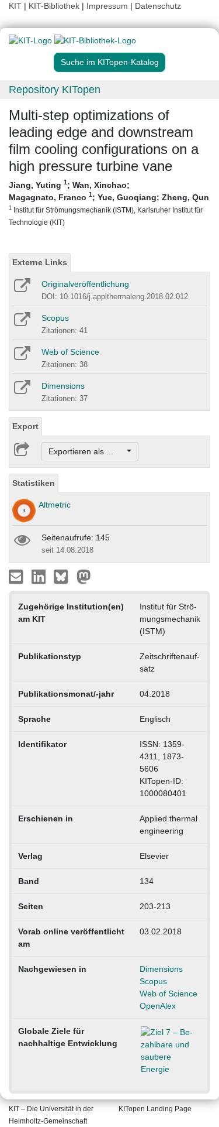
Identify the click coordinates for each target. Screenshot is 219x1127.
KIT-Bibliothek (55, 6)
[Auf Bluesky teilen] (64, 576)
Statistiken (33, 483)
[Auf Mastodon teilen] (84, 576)
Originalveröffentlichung (85, 284)
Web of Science (70, 352)
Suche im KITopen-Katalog (110, 62)
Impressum (107, 6)
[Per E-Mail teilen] (17, 576)
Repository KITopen (54, 89)
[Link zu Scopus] (21, 323)
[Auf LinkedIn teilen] (40, 576)
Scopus (55, 318)
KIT (15, 6)
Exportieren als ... (86, 451)
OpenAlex (158, 1005)
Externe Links (39, 262)
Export (25, 426)
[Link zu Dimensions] (21, 391)
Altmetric (55, 504)
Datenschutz (158, 6)
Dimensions (63, 385)
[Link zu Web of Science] (21, 357)
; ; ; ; (109, 202)
